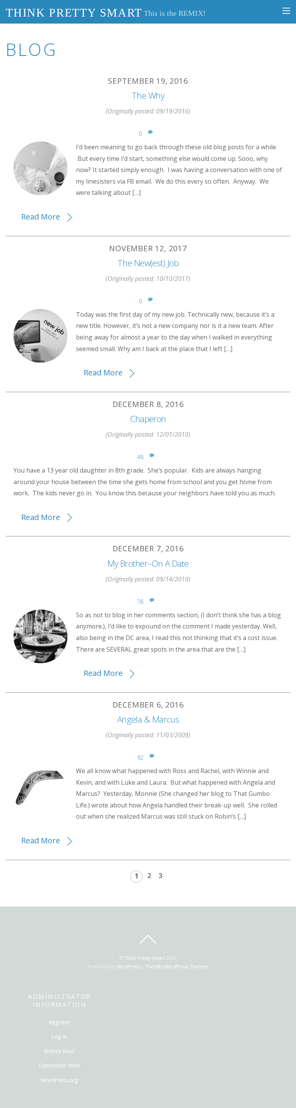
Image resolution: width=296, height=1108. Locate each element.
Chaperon (148, 419)
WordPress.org (59, 1080)
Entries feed (59, 1051)
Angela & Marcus (148, 719)
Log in (59, 1036)
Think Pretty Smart (144, 958)
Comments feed (59, 1065)
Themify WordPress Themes (176, 966)
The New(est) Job (148, 263)
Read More (40, 216)
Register (59, 1022)
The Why (148, 95)
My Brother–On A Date (148, 563)
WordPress (128, 966)
